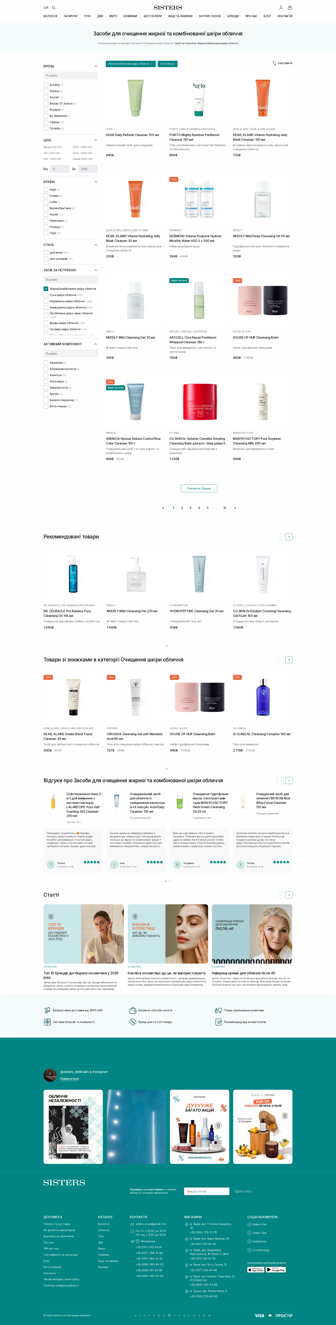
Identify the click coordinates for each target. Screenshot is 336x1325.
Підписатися (69, 1079)
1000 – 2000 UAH (82, 147)
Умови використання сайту (62, 1279)
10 (224, 507)
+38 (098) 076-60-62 (204, 1296)
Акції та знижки (108, 1261)
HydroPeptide (179, 605)
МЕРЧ (113, 16)
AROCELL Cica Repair (194, 331)
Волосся (103, 1224)
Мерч (101, 1248)
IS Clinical (239, 728)
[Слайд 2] (168, 881)
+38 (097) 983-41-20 (149, 1258)
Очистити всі (167, 63)
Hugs (109, 129)
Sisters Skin (260, 1233)
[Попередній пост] (50, 1127)
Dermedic (175, 230)
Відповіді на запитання (59, 1236)
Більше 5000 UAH (83, 158)
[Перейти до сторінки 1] (166, 645)
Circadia (112, 728)
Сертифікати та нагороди (61, 1254)
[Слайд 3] (170, 881)
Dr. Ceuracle (52, 605)
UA (46, 8)
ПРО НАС (251, 16)
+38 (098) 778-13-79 (203, 1232)
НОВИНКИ (130, 16)
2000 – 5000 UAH (82, 153)
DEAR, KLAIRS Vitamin (262, 129)
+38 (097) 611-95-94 (203, 1244)
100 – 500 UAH (52, 153)
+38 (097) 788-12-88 (149, 1253)
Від (46, 168)
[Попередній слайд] (280, 536)
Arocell (174, 331)
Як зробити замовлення (59, 1230)
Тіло (101, 1236)
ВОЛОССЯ (50, 16)
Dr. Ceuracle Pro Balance (78, 605)
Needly (237, 230)
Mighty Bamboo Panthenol (198, 129)
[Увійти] (281, 7)
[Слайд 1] (165, 881)
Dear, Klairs (240, 129)
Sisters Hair (260, 1224)
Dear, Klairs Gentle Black (77, 728)
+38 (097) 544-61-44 (203, 1270)
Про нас (49, 1242)
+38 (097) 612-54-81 (149, 1247)
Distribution (259, 1241)
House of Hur (241, 331)
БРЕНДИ (233, 16)
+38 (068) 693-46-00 (150, 1264)
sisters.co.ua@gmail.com (151, 1224)
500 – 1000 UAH (52, 158)
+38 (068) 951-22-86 (149, 1270)
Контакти (50, 1273)
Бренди (103, 1267)
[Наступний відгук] (288, 780)
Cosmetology (261, 1250)
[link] (289, 7)
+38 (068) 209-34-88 (203, 1284)
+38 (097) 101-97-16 (202, 1258)
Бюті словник (52, 1267)
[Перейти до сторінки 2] (169, 645)
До (74, 168)
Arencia (111, 433)
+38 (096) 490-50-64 (150, 1276)
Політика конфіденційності (61, 1285)
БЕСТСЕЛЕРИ (153, 16)
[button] (131, 64)
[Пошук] (53, 7)
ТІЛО (87, 16)
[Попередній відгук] (280, 780)
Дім (100, 1242)
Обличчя (103, 1230)
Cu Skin (173, 433)
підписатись (243, 1191)
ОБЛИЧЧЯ (70, 16)
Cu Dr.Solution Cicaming (260, 605)
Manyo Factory (243, 433)
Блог (47, 1261)
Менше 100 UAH (53, 147)
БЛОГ (267, 16)
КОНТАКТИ (285, 16)
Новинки (103, 1254)
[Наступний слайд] (288, 536)
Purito (173, 129)
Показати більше (199, 488)
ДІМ (100, 16)
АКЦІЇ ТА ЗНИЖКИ (180, 16)
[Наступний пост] (286, 1127)
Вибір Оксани (179, 280)
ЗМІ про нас (51, 1248)
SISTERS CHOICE (210, 16)
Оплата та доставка (57, 1224)
